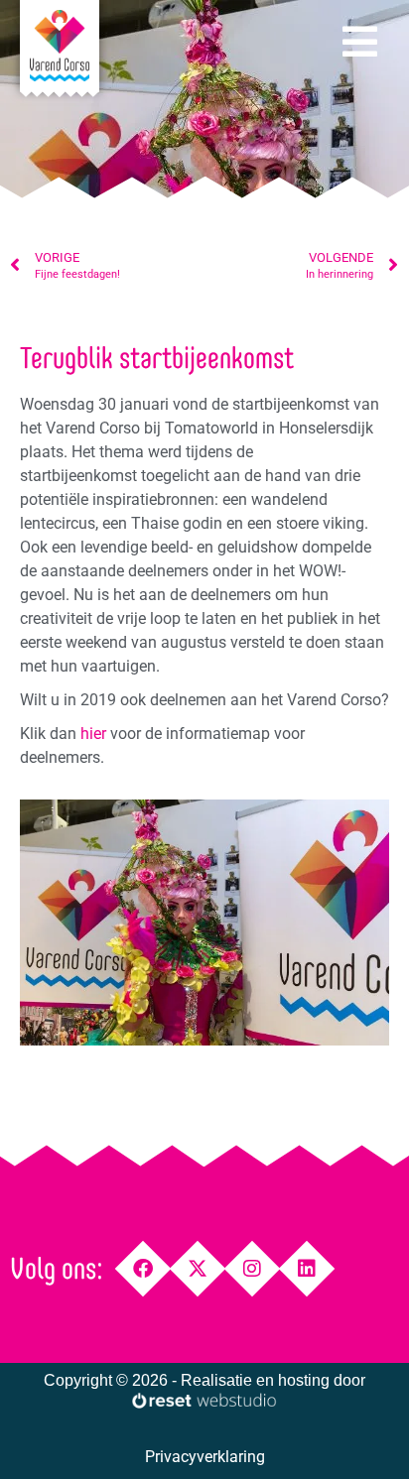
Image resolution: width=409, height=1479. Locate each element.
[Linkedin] (307, 1269)
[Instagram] (252, 1269)
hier (93, 733)
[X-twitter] (198, 1269)
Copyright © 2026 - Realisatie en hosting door (204, 1380)
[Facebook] (143, 1269)
